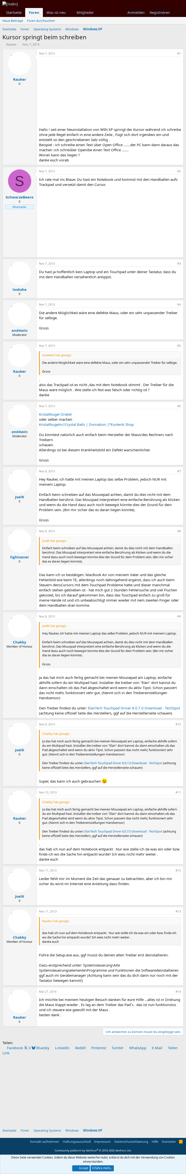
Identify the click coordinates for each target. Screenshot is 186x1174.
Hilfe (155, 1141)
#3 (179, 264)
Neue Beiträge (12, 20)
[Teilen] (172, 53)
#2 (179, 171)
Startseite (14, 12)
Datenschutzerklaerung (131, 1141)
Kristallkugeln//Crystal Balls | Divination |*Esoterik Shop (86, 424)
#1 (179, 53)
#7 (179, 471)
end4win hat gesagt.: (57, 355)
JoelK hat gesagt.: (54, 541)
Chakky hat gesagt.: (56, 733)
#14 (178, 992)
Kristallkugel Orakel (55, 414)
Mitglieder (85, 12)
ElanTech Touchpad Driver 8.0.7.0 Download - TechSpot (134, 708)
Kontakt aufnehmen (44, 1141)
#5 (179, 346)
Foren (34, 12)
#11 (178, 792)
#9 (179, 616)
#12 (178, 870)
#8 (179, 531)
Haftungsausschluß (77, 1141)
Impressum (102, 1141)
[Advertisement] (110, 93)
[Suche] (179, 12)
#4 (179, 304)
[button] (69, 12)
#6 (179, 406)
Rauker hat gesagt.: (56, 921)
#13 (178, 911)
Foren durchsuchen (41, 20)
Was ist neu (56, 12)
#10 (178, 724)
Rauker (11, 44)
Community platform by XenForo (93, 1150)
